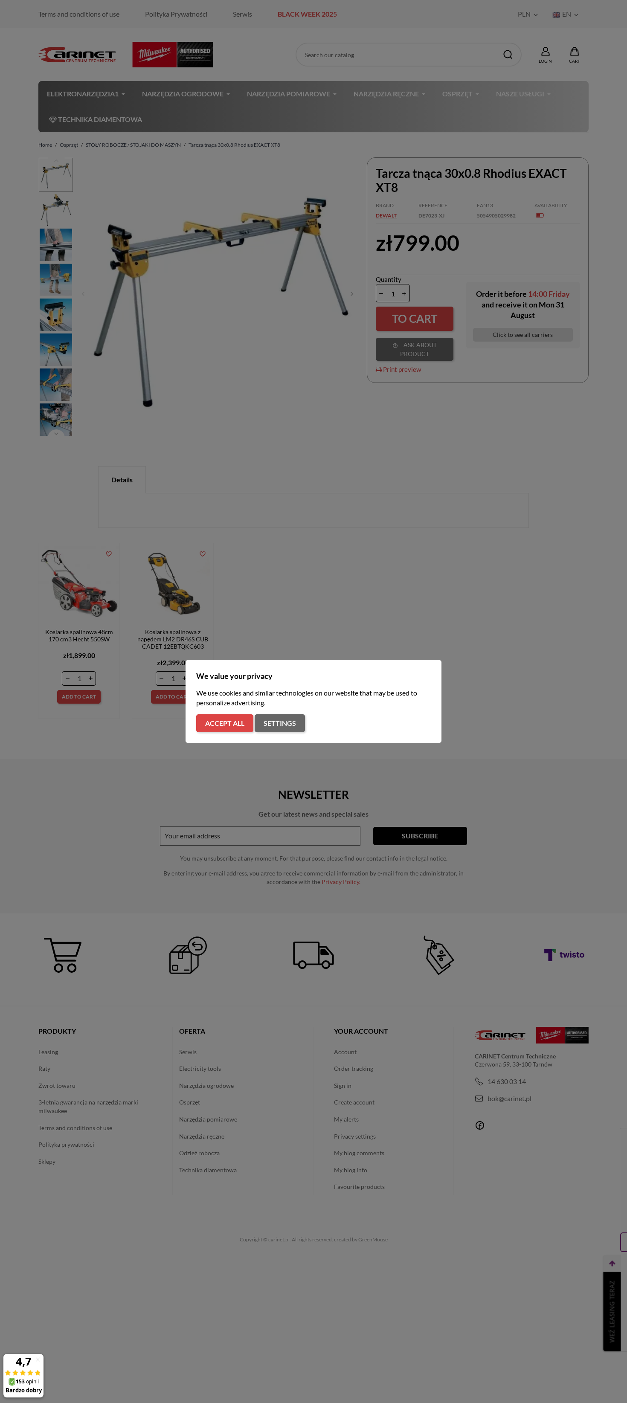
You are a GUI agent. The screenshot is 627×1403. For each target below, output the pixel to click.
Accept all (224, 723)
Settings (280, 723)
